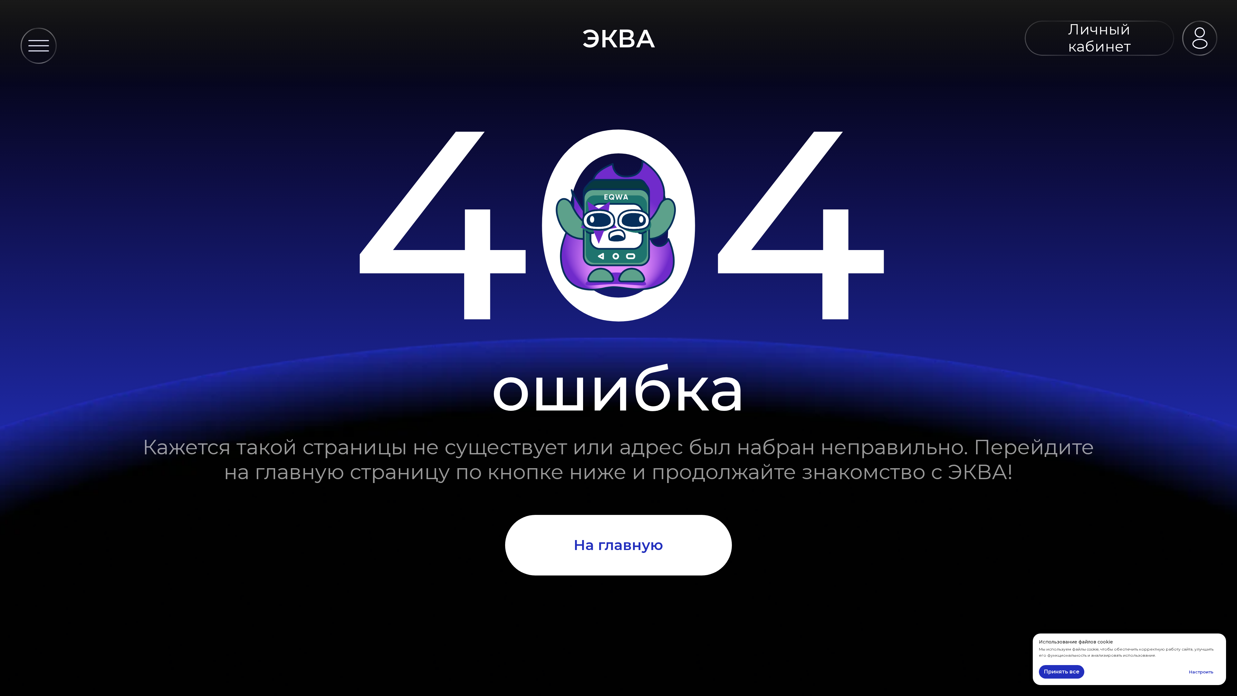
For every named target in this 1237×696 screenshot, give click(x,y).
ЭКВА (618, 38)
